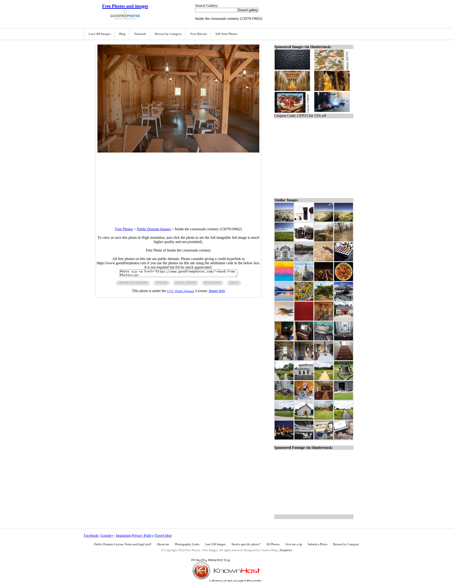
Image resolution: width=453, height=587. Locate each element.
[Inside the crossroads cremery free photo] (178, 151)
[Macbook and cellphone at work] (323, 438)
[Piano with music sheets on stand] (303, 339)
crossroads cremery (133, 282)
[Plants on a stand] (343, 339)
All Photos (273, 544)
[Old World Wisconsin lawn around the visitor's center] (323, 418)
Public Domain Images (154, 229)
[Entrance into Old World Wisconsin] (343, 418)
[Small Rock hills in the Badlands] (284, 220)
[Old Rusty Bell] (343, 379)
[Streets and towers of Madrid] (303, 280)
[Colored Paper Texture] (284, 280)
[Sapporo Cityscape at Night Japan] (323, 280)
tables (234, 282)
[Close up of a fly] (284, 319)
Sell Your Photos (226, 34)
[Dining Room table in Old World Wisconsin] (323, 359)
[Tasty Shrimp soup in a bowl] (343, 280)
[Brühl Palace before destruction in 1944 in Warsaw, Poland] (284, 260)
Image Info (217, 291)
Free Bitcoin (198, 34)
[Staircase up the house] (343, 359)
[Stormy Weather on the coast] (303, 260)
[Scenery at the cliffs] (323, 240)
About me (163, 544)
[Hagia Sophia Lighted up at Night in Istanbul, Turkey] (284, 438)
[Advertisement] (178, 186)
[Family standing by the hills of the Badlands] (323, 220)
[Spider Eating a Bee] (303, 300)
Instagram (123, 535)
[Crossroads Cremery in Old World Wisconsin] (343, 319)
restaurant (212, 282)
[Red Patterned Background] (303, 319)
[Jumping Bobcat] (323, 260)
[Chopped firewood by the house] (284, 399)
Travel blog (163, 535)
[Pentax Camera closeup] (303, 240)
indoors (161, 282)
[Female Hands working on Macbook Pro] (343, 438)
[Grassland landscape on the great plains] (284, 240)
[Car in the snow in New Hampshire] (343, 300)
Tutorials (140, 34)
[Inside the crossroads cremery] (323, 319)
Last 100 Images (100, 34)
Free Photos (124, 229)
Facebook (91, 535)
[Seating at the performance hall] (323, 399)
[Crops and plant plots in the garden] (284, 379)
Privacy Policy (142, 535)
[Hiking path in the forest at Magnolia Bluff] (343, 240)
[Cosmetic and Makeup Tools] (303, 220)
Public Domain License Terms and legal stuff (122, 544)
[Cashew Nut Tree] (323, 300)
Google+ (107, 535)
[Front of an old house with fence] (303, 379)
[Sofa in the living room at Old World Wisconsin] (323, 339)
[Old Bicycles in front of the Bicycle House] (343, 399)
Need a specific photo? (245, 544)
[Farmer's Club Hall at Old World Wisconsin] (303, 418)
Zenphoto (286, 550)
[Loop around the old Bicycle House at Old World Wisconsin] (284, 418)
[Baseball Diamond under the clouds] (323, 379)
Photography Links (187, 544)
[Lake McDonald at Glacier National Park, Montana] (284, 300)
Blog (122, 34)
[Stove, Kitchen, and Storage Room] (303, 359)
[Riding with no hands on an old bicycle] (303, 399)
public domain (185, 282)
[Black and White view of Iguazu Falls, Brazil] (303, 438)
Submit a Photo (317, 544)
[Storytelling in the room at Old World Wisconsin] (284, 339)
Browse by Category (168, 34)
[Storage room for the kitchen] (284, 359)
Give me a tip (293, 544)
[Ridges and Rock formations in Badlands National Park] (343, 220)
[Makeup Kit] (343, 260)
